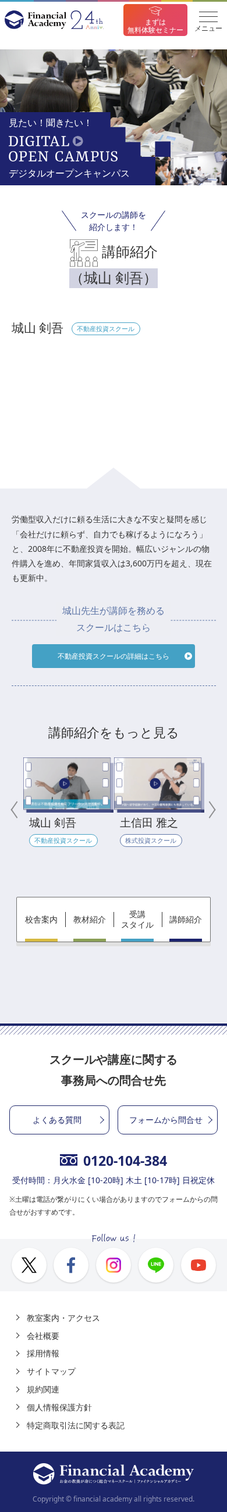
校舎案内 (41, 919)
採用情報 (43, 1353)
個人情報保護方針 (59, 1407)
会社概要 (43, 1335)
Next (210, 810)
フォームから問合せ (166, 1119)
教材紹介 (89, 919)
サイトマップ (51, 1371)
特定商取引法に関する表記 (76, 1425)
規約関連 (43, 1389)
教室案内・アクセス (63, 1317)
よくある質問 (57, 1119)
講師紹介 (185, 919)
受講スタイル (137, 919)
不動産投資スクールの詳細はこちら (113, 656)
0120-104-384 (125, 1160)
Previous (17, 810)
